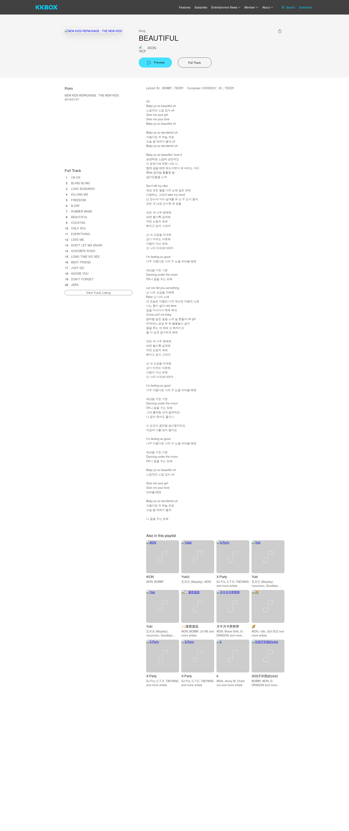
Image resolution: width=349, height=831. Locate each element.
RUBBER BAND (81, 211)
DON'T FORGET (82, 279)
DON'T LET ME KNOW (86, 245)
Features (184, 7)
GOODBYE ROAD (83, 251)
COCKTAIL (78, 223)
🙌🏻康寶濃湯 (189, 626)
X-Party (222, 576)
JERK (75, 285)
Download (305, 7)
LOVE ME (77, 240)
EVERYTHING (80, 234)
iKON (152, 47)
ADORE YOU (80, 273)
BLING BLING (80, 183)
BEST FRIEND (81, 262)
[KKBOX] (46, 7)
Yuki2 (185, 576)
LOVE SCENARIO (83, 189)
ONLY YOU (78, 228)
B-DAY (75, 206)
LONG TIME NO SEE (85, 256)
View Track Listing (98, 293)
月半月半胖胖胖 (228, 626)
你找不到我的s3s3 (265, 676)
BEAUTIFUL (79, 217)
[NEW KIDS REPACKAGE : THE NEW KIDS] (93, 31)
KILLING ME (79, 194)
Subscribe (200, 7)
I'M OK (75, 177)
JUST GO (77, 268)
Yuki (255, 576)
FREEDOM (78, 200)
